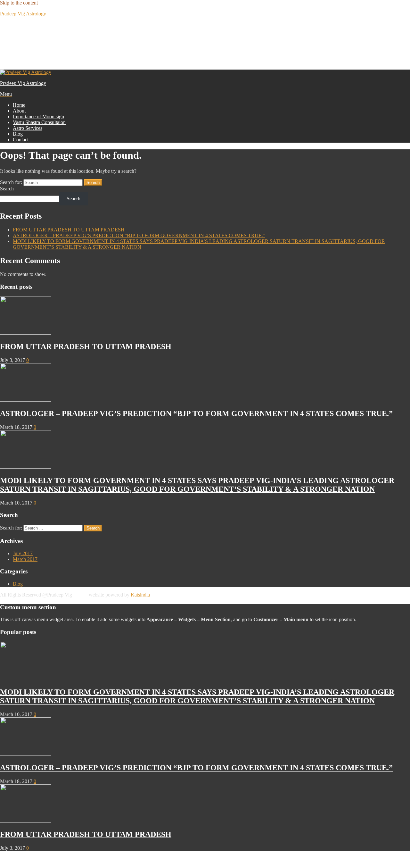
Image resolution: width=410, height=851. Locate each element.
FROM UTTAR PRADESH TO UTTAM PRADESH (69, 229)
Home (19, 105)
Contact (21, 139)
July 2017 (23, 553)
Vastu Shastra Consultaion (39, 122)
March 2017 (25, 559)
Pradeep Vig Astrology (23, 13)
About (19, 110)
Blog (18, 134)
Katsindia (140, 594)
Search (7, 188)
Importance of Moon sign (38, 116)
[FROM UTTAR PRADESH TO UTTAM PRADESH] (25, 333)
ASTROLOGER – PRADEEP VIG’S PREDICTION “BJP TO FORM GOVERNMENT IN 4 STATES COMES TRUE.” (139, 235)
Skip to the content (19, 2)
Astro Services (27, 128)
